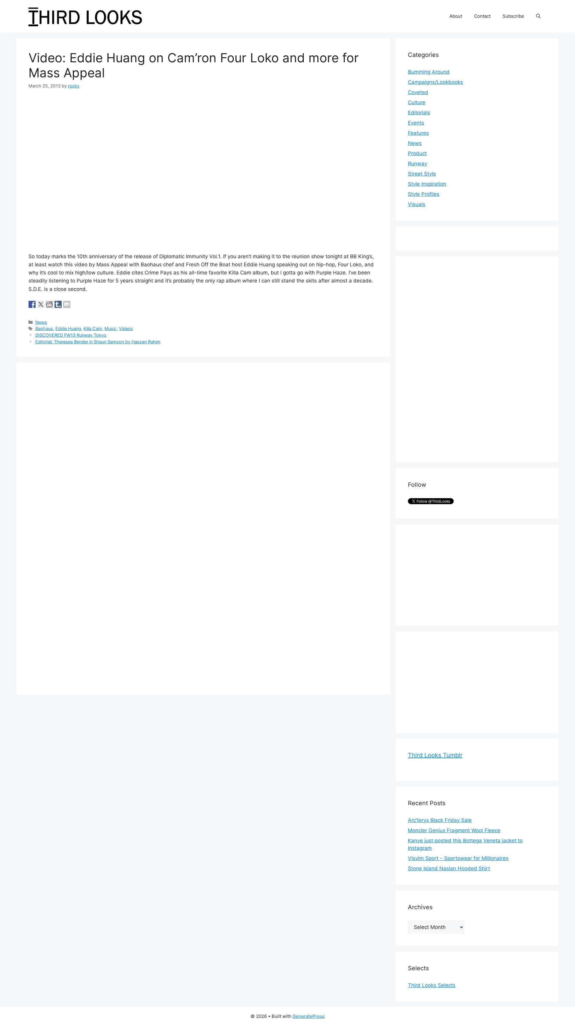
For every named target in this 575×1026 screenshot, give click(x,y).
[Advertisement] (453, 358)
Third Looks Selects (432, 985)
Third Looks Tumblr (435, 755)
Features (418, 133)
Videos (126, 328)
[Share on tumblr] (58, 304)
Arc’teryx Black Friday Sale (440, 820)
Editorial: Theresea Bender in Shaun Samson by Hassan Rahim (98, 341)
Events (416, 123)
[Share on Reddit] (49, 304)
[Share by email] (66, 304)
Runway (417, 164)
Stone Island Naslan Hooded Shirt (449, 868)
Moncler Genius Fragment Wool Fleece (454, 830)
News (41, 322)
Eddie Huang (68, 328)
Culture (416, 102)
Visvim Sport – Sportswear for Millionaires (458, 858)
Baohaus (44, 328)
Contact (482, 16)
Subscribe (513, 16)
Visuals (416, 204)
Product (417, 153)
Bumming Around (429, 72)
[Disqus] (203, 450)
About (456, 16)
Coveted (418, 92)
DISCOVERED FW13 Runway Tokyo (70, 335)
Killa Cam (93, 328)
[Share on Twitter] (40, 304)
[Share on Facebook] (32, 304)
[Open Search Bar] (538, 16)
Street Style (422, 174)
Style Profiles (423, 194)
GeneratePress (309, 1016)
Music (110, 328)
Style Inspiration (427, 184)
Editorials (419, 113)
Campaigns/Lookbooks (435, 82)
